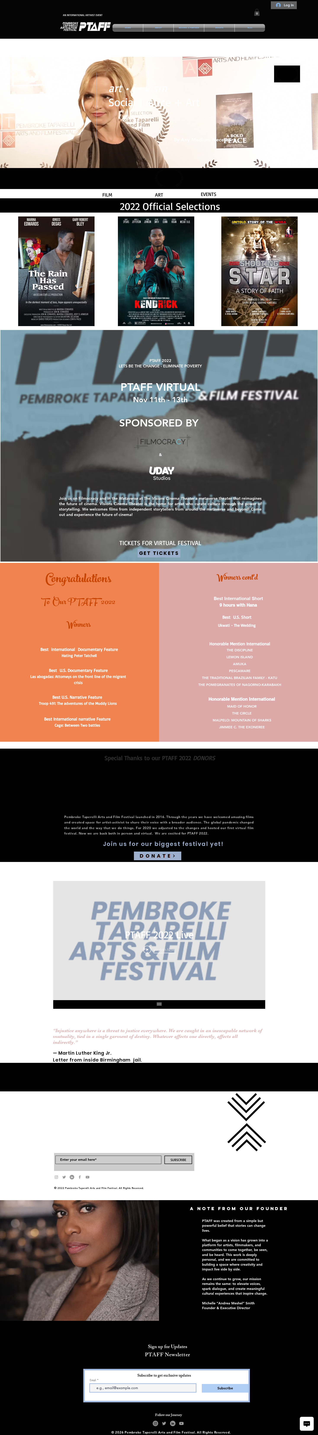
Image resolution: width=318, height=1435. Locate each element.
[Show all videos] (159, 1004)
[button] (257, 12)
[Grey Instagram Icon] (56, 1177)
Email (93, 1380)
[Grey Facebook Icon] (79, 1177)
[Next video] (256, 940)
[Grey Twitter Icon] (64, 1177)
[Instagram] (155, 1423)
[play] (84, 322)
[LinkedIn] (72, 1177)
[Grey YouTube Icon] (87, 1177)
